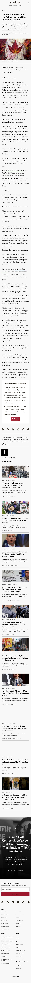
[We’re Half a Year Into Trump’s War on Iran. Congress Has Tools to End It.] (15, 748)
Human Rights (8, 792)
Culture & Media (4, 912)
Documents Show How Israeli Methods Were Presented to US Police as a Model (13, 624)
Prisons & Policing (10, 619)
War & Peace (9, 757)
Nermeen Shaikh (7, 601)
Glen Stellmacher (7, 634)
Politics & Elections (10, 480)
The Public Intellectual (5, 950)
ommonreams (14, 565)
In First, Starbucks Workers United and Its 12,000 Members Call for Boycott (15, 520)
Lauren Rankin (6, 669)
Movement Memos (5, 953)
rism (13, 634)
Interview (4, 584)
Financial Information (20, 953)
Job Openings (19, 965)
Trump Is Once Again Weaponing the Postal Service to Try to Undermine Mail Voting (14, 589)
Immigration (18, 917)
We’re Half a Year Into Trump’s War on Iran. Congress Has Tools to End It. (15, 762)
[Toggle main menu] (29, 3)
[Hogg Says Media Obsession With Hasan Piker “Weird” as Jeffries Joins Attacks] (15, 680)
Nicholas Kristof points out (14, 170)
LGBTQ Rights (4, 920)
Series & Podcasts (4, 929)
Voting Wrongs (4, 956)
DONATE (19, 5)
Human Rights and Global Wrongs (6, 944)
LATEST (15, 5)
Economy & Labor (9, 515)
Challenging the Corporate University (6, 960)
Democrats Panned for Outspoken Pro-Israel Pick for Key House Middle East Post (14, 554)
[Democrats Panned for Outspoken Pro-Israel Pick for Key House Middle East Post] (15, 540)
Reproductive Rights (15, 653)
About (17, 936)
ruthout (13, 497)
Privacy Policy (19, 956)
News (3, 480)
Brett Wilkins (6, 565)
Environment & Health (20, 914)
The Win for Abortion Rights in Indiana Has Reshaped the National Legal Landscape (15, 658)
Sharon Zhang (6, 497)
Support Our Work (19, 944)
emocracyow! (16, 601)
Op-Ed (3, 10)
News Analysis (5, 653)
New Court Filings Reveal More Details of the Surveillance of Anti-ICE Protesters (15, 728)
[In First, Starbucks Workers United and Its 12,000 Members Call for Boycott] (15, 507)
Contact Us (18, 968)
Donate (17, 939)
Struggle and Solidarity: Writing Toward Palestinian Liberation (7, 936)
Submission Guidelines (20, 950)
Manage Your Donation (20, 941)
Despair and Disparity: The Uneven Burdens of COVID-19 (7, 940)
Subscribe (18, 947)
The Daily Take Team (8, 33)
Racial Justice (18, 923)
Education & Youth (5, 914)
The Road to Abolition (5, 948)
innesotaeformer (16, 738)
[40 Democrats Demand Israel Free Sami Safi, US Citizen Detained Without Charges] (15, 783)
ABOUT (10, 5)
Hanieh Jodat (6, 773)
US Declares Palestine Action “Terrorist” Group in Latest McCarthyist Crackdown (13, 485)
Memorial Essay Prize (20, 959)
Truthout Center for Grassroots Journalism (22, 962)
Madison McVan (7, 738)
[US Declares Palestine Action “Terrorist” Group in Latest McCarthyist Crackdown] (15, 472)
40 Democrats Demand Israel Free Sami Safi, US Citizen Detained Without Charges (14, 797)
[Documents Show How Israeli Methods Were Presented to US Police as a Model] (15, 611)
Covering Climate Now (5, 963)
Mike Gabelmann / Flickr (12, 61)
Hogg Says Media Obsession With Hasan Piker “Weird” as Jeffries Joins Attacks (15, 693)
